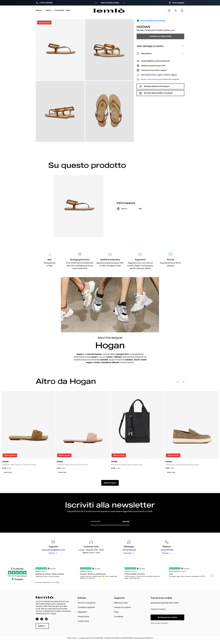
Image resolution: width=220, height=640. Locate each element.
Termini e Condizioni (87, 603)
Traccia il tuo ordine (122, 607)
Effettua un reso (121, 603)
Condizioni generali (86, 607)
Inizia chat (127, 553)
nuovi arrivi (59, 10)
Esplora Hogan (110, 483)
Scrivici (52, 553)
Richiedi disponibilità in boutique (158, 93)
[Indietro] (96, 2)
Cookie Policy (83, 621)
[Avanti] (124, 2)
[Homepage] (109, 11)
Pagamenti (82, 612)
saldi (68, 10)
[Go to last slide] (178, 382)
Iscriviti (125, 521)
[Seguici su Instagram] (41, 619)
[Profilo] (175, 10)
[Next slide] (183, 382)
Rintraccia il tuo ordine (167, 617)
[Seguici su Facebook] (37, 619)
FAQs (116, 612)
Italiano (41, 626)
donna (38, 10)
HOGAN (143, 27)
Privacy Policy (83, 616)
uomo (48, 10)
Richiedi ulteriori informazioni (157, 86)
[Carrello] (182, 10)
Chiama (165, 553)
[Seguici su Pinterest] (46, 619)
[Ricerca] (169, 10)
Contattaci (118, 616)
